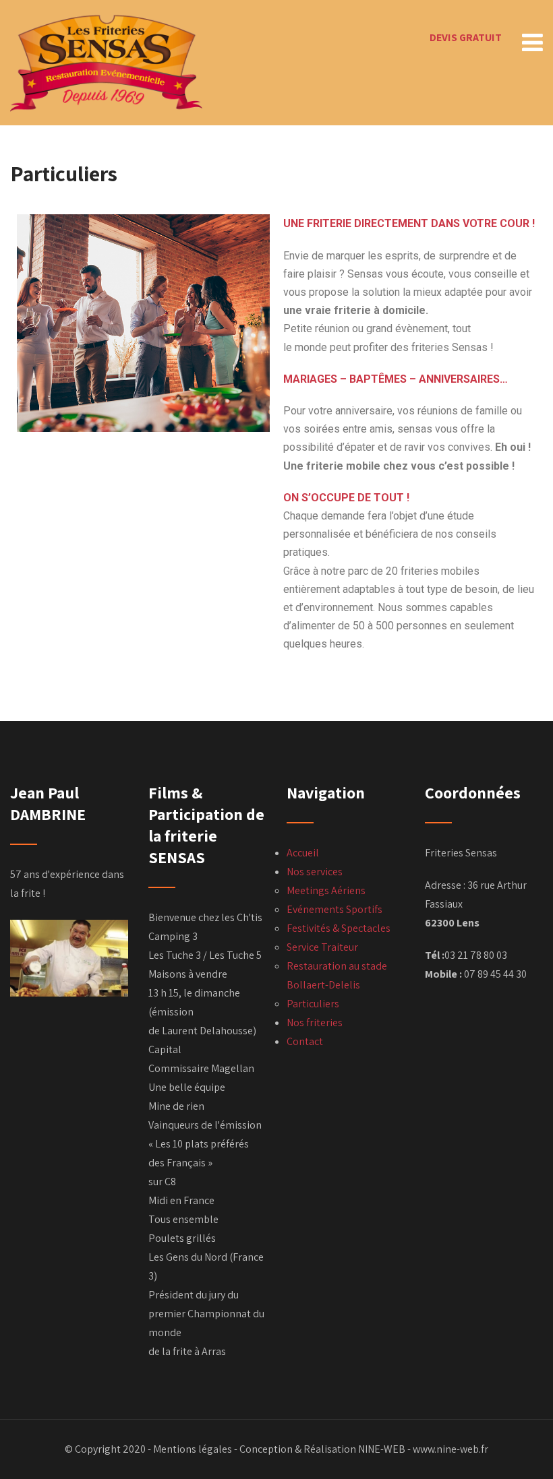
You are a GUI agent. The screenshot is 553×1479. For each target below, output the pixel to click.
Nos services (315, 871)
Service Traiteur (322, 947)
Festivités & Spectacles (338, 928)
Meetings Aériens (326, 890)
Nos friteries (315, 1022)
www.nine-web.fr (450, 1449)
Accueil (303, 853)
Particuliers (313, 1004)
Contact (305, 1041)
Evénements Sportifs (334, 909)
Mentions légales (192, 1449)
